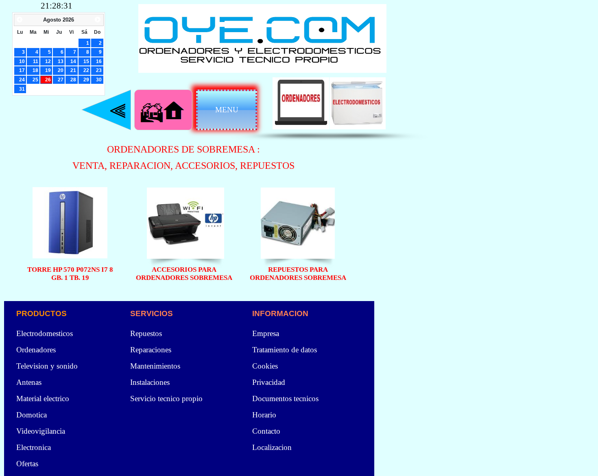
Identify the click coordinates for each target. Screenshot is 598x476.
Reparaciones (150, 349)
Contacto (266, 431)
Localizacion (272, 447)
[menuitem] (189, 333)
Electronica (33, 447)
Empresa (265, 333)
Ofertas (27, 463)
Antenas (28, 382)
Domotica (31, 414)
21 (73, 70)
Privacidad (268, 382)
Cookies (265, 366)
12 (48, 61)
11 (35, 61)
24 (22, 79)
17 (22, 70)
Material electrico (42, 398)
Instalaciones (150, 382)
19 (48, 70)
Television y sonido (47, 366)
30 (99, 79)
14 (73, 61)
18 (35, 70)
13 (60, 61)
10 (22, 61)
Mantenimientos (155, 366)
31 (22, 89)
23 (99, 70)
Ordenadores (36, 349)
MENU (226, 109)
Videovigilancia (40, 431)
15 (86, 61)
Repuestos (146, 333)
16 (99, 61)
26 (48, 79)
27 (60, 79)
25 (35, 79)
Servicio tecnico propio (166, 398)
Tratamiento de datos (284, 349)
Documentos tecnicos (285, 398)
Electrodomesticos (44, 333)
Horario (264, 414)
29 (86, 79)
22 (86, 70)
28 (73, 79)
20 (60, 70)
